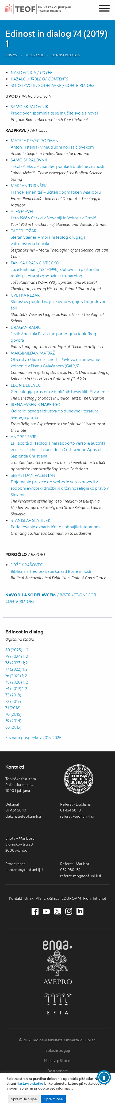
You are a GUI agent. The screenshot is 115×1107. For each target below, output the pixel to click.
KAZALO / (39, 79)
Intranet (99, 898)
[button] (104, 1077)
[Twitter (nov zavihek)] (57, 911)
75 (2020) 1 (14, 682)
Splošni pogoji (57, 1050)
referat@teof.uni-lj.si (77, 816)
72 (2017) (13, 701)
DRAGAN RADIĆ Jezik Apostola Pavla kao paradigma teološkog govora (53, 334)
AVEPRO (57, 967)
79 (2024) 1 (14, 656)
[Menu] (104, 9)
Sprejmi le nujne (24, 1099)
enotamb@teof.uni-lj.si (24, 869)
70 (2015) (13, 714)
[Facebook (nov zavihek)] (35, 911)
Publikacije (34, 55)
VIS (38, 898)
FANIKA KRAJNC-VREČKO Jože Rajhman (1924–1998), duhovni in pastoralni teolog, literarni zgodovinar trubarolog (55, 269)
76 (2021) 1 (14, 675)
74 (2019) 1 (14, 688)
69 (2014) (13, 720)
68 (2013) (13, 727)
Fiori (87, 898)
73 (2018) (13, 695)
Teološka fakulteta (44, 9)
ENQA (57, 945)
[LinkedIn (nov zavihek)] (79, 911)
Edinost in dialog (66, 55)
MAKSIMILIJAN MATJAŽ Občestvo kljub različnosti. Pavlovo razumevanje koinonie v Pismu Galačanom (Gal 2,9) (55, 359)
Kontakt (15, 898)
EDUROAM (71, 898)
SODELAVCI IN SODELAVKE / (52, 85)
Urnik (28, 898)
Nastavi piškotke (57, 1060)
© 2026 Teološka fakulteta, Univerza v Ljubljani (57, 1040)
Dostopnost (57, 1070)
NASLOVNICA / (31, 72)
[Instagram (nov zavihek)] (68, 911)
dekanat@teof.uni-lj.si (23, 816)
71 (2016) (13, 707)
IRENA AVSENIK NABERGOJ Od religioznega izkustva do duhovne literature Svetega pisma (55, 411)
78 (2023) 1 (14, 662)
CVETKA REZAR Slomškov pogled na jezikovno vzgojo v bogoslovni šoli (58, 302)
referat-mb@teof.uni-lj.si (80, 875)
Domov (11, 55)
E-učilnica (51, 898)
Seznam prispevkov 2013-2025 (33, 737)
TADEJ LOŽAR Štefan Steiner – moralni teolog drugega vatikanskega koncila (48, 237)
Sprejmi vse (53, 1099)
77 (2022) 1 (14, 669)
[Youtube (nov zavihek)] (46, 911)
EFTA (57, 1004)
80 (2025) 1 (15, 649)
